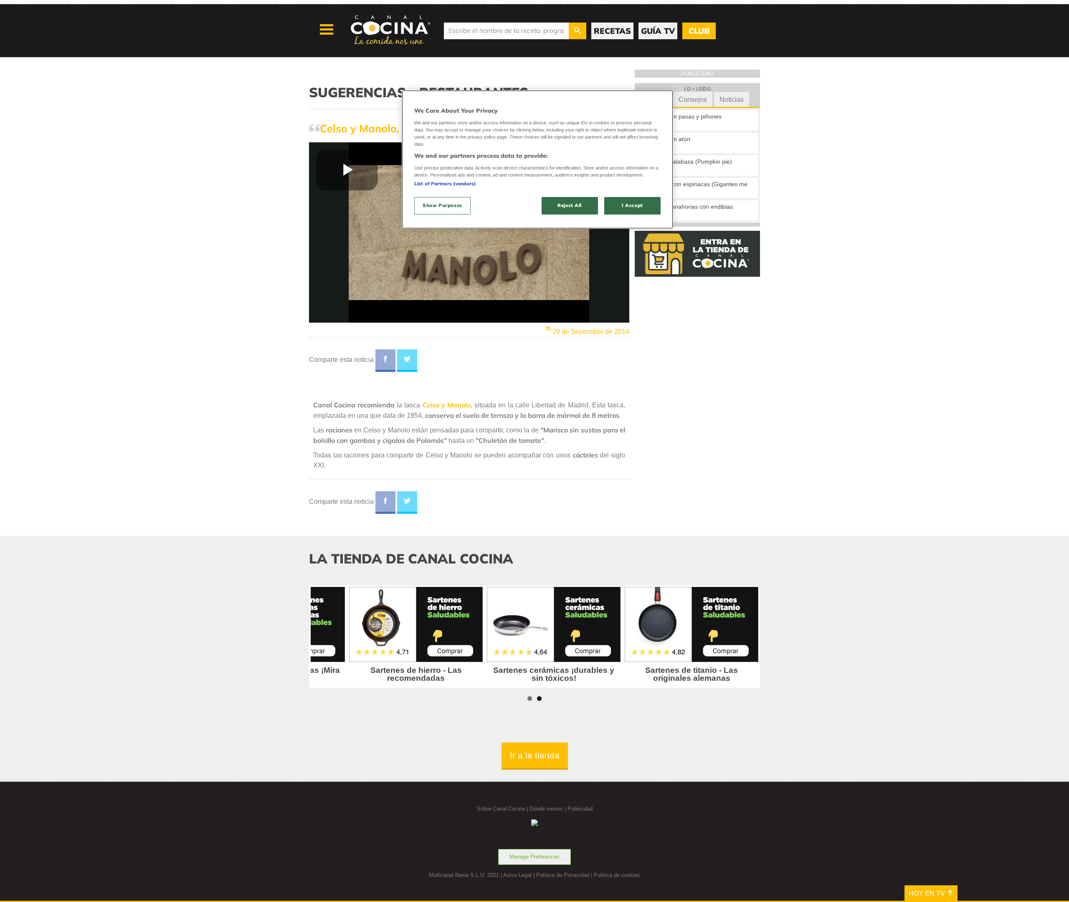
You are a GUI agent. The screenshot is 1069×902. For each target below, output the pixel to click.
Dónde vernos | (548, 809)
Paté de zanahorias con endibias (689, 206)
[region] (537, 159)
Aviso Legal (517, 875)
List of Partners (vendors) (445, 184)
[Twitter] (407, 360)
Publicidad (580, 809)
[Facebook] (385, 360)
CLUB (699, 31)
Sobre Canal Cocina (501, 809)
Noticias (731, 99)
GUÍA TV (658, 31)
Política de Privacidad (562, 875)
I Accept (632, 205)
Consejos (693, 99)
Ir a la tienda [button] (535, 755)
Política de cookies (617, 875)
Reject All (569, 205)
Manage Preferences (534, 857)
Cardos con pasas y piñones (684, 116)
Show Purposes (442, 205)
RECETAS (612, 31)
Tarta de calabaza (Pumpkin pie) (689, 161)
